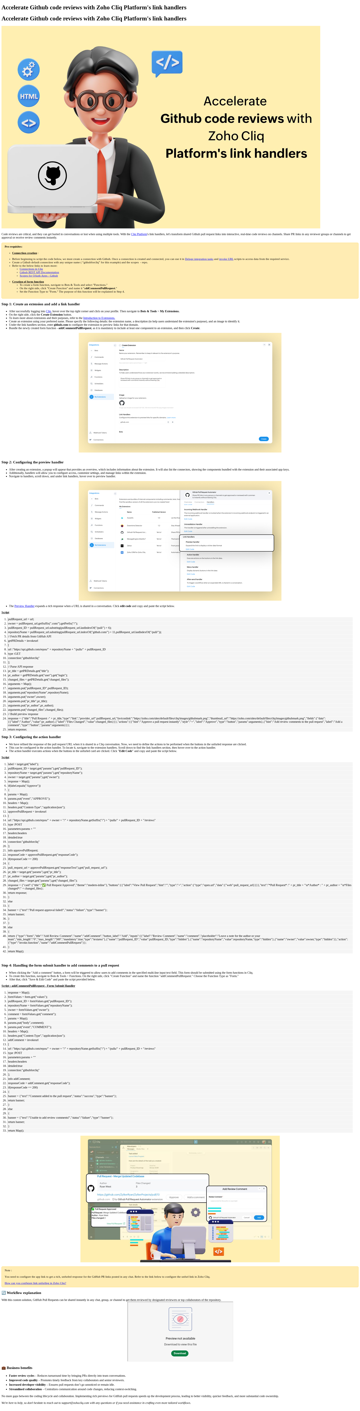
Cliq (48, 311)
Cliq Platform (139, 234)
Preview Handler (24, 606)
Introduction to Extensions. (99, 318)
